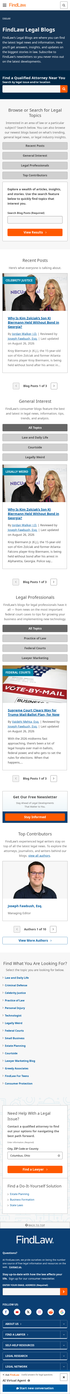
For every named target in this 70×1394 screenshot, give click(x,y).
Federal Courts (14, 1030)
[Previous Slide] (16, 386)
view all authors (39, 856)
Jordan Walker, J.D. (24, 334)
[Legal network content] (63, 1366)
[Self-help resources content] (63, 1345)
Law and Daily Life (17, 978)
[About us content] (63, 1324)
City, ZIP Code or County (22, 1149)
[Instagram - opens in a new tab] (39, 1312)
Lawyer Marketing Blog (20, 1061)
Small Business (14, 1038)
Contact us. (15, 1267)
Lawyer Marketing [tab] (35, 658)
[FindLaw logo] (19, 5)
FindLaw (6, 18)
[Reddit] (51, 1312)
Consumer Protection (19, 1083)
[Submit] (63, 1291)
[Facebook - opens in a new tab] (6, 1312)
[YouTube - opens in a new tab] (17, 1312)
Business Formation (22, 1199)
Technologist (13, 1015)
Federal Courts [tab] (35, 648)
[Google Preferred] (62, 1312)
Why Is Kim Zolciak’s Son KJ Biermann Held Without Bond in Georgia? (33, 322)
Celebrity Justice (15, 993)
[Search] (64, 5)
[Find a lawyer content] (63, 1334)
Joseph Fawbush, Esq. (22, 339)
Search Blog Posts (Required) (25, 213)
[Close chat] (63, 1377)
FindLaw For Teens (17, 1076)
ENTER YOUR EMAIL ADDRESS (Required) (25, 1285)
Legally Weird (13, 1023)
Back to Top (36, 1225)
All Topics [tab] (35, 428)
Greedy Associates (16, 1068)
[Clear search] (59, 1155)
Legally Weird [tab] (35, 457)
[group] (35, 331)
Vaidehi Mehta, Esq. (25, 722)
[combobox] (35, 1155)
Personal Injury (15, 1008)
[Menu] (4, 5)
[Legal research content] (63, 1356)
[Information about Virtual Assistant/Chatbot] (29, 1380)
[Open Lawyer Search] (35, 89)
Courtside (11, 1053)
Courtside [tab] (35, 447)
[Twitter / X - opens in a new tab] (28, 1312)
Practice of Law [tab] (35, 638)
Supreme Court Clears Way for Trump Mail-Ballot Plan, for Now (33, 712)
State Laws (16, 1205)
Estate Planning (15, 1046)
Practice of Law (15, 1000)
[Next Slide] (54, 386)
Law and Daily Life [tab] (35, 437)
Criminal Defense (16, 985)
